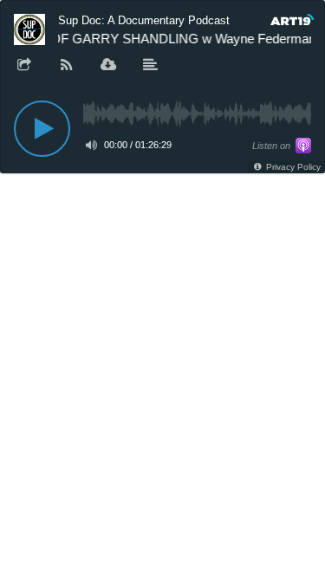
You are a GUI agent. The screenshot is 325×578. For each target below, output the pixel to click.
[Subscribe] (66, 66)
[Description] (151, 66)
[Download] (108, 66)
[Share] (24, 66)
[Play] (42, 129)
